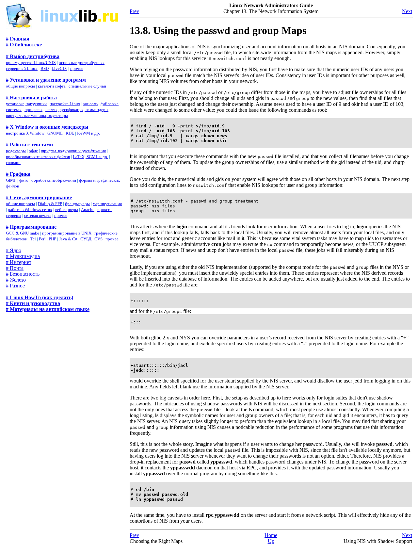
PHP (52, 238)
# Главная (17, 38)
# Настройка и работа (31, 97)
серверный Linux (22, 68)
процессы (33, 109)
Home (271, 535)
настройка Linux (65, 103)
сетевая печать (37, 215)
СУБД (85, 238)
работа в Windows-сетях (30, 209)
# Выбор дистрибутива (32, 56)
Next (407, 11)
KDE (70, 133)
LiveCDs (59, 68)
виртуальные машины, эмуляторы (37, 115)
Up (271, 541)
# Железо (16, 280)
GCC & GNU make (22, 233)
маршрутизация (107, 203)
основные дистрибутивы (81, 62)
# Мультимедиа (23, 256)
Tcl (33, 238)
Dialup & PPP (50, 203)
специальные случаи (87, 86)
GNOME (55, 133)
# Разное (15, 285)
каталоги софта (52, 86)
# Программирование (31, 227)
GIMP (11, 180)
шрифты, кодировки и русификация (73, 150)
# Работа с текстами (29, 144)
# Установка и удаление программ (46, 80)
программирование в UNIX (66, 233)
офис (33, 150)
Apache (87, 209)
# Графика (18, 174)
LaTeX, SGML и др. (90, 156)
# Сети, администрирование (39, 197)
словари (13, 162)
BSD (44, 68)
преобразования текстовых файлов (38, 156)
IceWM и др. (88, 133)
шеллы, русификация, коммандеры (76, 109)
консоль (90, 103)
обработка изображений (53, 180)
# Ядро (13, 250)
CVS (98, 238)
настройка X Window (25, 133)
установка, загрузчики (26, 103)
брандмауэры (77, 203)
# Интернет (18, 262)
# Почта (15, 268)
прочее (76, 68)
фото (23, 180)
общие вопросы (20, 86)
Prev (134, 11)
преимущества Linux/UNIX (31, 62)
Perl (42, 238)
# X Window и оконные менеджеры (47, 127)
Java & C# (68, 238)
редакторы (16, 150)
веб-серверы (66, 209)
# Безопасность (23, 274)
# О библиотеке (24, 44)
